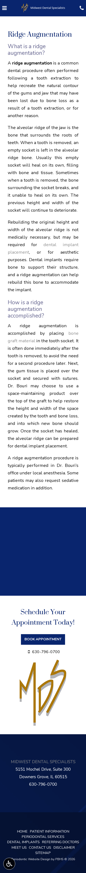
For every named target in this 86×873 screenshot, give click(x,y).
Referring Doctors (60, 842)
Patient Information (49, 831)
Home (22, 831)
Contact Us (40, 847)
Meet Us (19, 847)
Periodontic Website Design (30, 859)
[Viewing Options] (9, 864)
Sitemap (43, 852)
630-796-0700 (43, 784)
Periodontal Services (43, 836)
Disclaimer (64, 847)
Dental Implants (23, 842)
